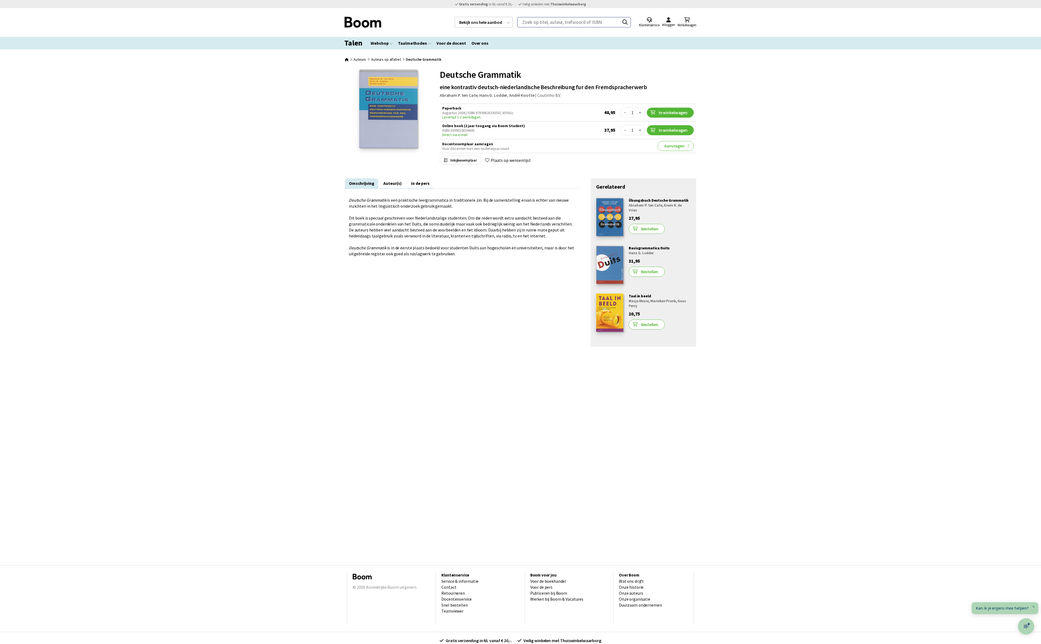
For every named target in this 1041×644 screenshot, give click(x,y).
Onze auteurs (631, 593)
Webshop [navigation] (379, 43)
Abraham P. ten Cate (458, 95)
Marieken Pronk (663, 300)
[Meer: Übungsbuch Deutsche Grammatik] (609, 234)
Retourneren (453, 593)
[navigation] (484, 22)
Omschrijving (361, 183)
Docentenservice (456, 599)
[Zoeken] (625, 22)
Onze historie (631, 587)
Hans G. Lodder (493, 95)
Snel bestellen (454, 605)
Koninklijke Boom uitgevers (391, 587)
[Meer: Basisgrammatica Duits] (609, 282)
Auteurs (360, 59)
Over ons (480, 43)
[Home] (347, 59)
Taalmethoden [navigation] (412, 43)
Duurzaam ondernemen (640, 605)
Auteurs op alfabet (386, 59)
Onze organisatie (634, 599)
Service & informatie (459, 581)
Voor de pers (541, 587)
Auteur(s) (392, 183)
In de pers (420, 183)
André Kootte (521, 95)
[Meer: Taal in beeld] (609, 330)
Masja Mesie (639, 300)
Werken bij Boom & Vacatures (556, 599)
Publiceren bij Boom (548, 593)
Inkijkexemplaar (463, 160)
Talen (353, 43)
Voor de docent (451, 43)
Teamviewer (452, 611)
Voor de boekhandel (548, 581)
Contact (448, 587)
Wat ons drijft (631, 581)
